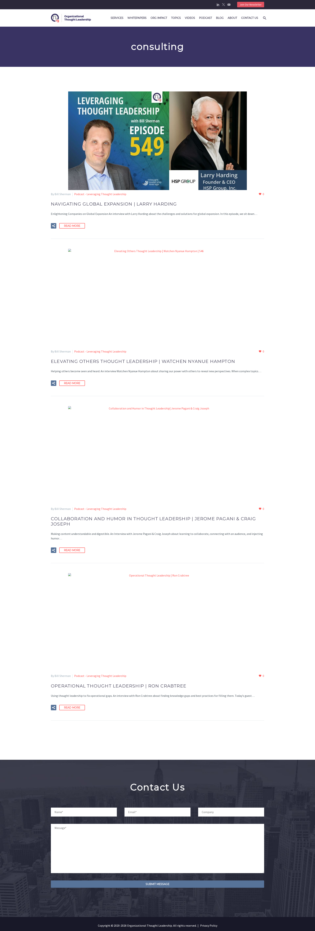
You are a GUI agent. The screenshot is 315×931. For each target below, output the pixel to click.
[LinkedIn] (218, 4)
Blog (220, 18)
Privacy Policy (208, 925)
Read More (72, 225)
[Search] (264, 18)
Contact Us (249, 18)
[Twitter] (223, 4)
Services (117, 18)
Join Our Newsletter (251, 4)
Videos (190, 18)
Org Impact (159, 18)
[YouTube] (229, 4)
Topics (176, 18)
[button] (53, 226)
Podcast (205, 18)
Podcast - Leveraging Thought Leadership (100, 194)
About (232, 18)
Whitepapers (137, 18)
